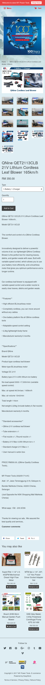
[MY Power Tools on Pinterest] (16, 648)
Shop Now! (36, 3)
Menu (8, 8)
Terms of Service (10, 680)
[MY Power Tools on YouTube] (40, 648)
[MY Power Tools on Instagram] (28, 648)
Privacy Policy (23, 680)
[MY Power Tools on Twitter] (5, 648)
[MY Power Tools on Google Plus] (22, 648)
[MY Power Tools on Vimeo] (22, 653)
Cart (39, 8)
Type (4, 184)
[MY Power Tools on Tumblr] (34, 648)
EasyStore (27, 676)
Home (4, 62)
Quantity (5, 195)
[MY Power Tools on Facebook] (10, 648)
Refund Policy (35, 680)
